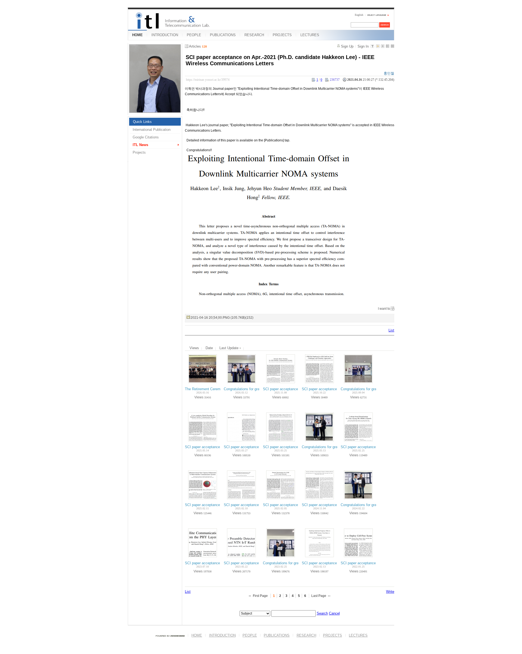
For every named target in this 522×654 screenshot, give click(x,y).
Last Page (318, 596)
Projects (139, 152)
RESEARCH (254, 35)
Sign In (363, 46)
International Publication (151, 130)
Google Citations (146, 137)
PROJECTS (282, 35)
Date (209, 348)
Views (194, 348)
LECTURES (309, 35)
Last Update (229, 348)
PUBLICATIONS (223, 35)
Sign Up (347, 46)
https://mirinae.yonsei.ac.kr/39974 (207, 80)
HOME (137, 35)
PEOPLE (194, 35)
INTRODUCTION (164, 35)
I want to (384, 309)
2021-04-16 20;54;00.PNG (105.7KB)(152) (222, 318)
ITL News (140, 145)
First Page (260, 596)
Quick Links (142, 122)
